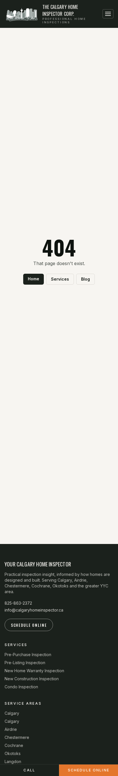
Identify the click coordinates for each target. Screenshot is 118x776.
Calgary (12, 713)
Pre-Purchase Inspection (28, 654)
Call (29, 770)
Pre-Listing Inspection (25, 662)
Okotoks (13, 753)
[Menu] (108, 13)
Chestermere (17, 737)
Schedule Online (29, 625)
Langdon (13, 761)
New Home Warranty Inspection (34, 670)
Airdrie (11, 729)
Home (33, 278)
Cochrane (14, 745)
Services (60, 279)
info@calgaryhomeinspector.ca (34, 610)
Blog (85, 279)
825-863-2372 (18, 603)
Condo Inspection (21, 686)
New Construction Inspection (32, 678)
